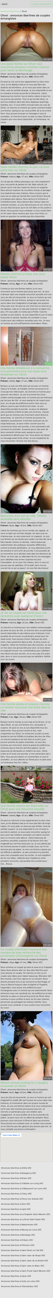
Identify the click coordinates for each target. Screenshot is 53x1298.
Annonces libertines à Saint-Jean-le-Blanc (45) (22, 1266)
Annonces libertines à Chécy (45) (16, 1193)
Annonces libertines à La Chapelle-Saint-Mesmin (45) (25, 1214)
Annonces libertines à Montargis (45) (18, 1235)
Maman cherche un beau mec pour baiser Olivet (23, 275)
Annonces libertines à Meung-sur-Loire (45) (21, 1229)
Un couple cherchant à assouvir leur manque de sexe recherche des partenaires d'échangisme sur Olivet (24, 952)
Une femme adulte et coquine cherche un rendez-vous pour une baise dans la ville (25, 707)
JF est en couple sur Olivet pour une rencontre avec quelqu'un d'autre (24, 614)
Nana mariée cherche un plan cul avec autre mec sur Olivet (25, 168)
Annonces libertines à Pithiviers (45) (17, 1245)
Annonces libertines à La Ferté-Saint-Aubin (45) (23, 1219)
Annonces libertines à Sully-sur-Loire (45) (20, 1281)
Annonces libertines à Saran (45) (16, 1276)
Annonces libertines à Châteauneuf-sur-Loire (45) (24, 1188)
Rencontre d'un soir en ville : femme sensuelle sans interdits (23, 517)
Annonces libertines (10, 11)
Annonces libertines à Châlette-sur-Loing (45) (22, 1183)
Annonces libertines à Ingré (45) (15, 1209)
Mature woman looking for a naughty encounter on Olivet (24, 1084)
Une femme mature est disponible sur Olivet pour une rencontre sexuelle (24, 807)
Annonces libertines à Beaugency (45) (18, 1173)
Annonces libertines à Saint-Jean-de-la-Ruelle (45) (24, 1260)
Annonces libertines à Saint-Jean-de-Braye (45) (23, 1255)
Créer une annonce (41, 4)
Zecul (4, 4)
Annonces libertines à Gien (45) (15, 1204)
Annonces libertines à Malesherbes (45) (19, 1224)
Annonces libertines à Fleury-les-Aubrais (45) (22, 1199)
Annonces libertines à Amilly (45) (16, 1168)
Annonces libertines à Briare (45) (16, 1178)
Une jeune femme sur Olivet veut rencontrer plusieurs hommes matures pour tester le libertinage (25, 67)
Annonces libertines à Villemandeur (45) (19, 1286)
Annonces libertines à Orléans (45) (17, 1240)
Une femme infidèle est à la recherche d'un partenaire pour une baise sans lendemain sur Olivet (25, 371)
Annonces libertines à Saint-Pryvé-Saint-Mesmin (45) (25, 1271)
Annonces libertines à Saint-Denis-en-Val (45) (22, 1250)
